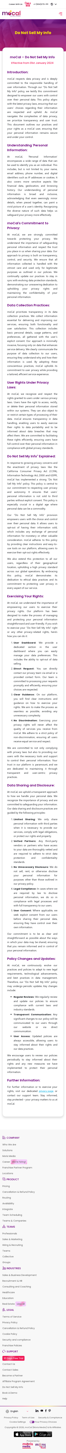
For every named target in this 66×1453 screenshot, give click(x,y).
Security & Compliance (50, 1417)
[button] (19, 1411)
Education (8, 1298)
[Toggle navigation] (60, 14)
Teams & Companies (14, 1220)
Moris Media (9, 1156)
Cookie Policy (9, 1334)
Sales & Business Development (19, 1275)
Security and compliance (16, 1339)
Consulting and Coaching (16, 1286)
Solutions (7, 1150)
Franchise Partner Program (17, 1167)
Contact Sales (10, 1369)
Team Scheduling (12, 1215)
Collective (8, 1256)
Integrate (7, 1209)
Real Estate (13, 1304)
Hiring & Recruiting (12, 1245)
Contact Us (8, 1364)
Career (14, 1161)
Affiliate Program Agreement (18, 1381)
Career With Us (15, 4)
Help (4, 1398)
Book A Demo (9, 1392)
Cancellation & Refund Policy (18, 1192)
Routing (6, 1197)
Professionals (9, 1233)
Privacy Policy (9, 1322)
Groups (6, 1262)
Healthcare (8, 1292)
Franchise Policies (12, 1345)
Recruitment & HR (12, 1280)
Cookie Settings (17, 1421)
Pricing (6, 1186)
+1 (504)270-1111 (40, 4)
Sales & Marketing (12, 1239)
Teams (6, 1250)
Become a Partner (12, 1375)
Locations (7, 1173)
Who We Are (9, 1144)
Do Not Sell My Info (12, 1387)
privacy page (46, 1091)
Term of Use (28, 1417)
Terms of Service (11, 1316)
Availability (8, 1203)
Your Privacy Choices (45, 1421)
